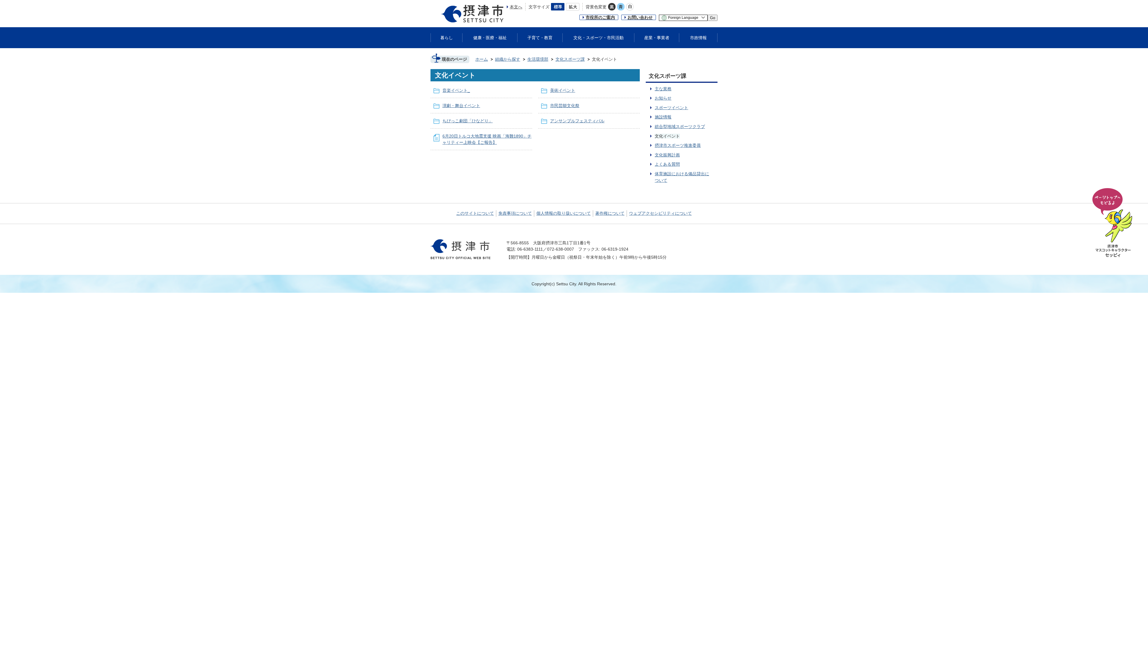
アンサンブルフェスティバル (577, 120)
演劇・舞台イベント (461, 105)
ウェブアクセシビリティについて (660, 213)
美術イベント (562, 90)
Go (712, 18)
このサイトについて (475, 213)
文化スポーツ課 (570, 59)
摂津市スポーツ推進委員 (678, 145)
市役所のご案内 (600, 17)
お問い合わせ (640, 17)
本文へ (516, 6)
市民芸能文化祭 (564, 105)
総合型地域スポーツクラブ (680, 126)
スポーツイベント (671, 107)
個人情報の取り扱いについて (563, 213)
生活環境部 (537, 59)
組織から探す (507, 59)
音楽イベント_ (456, 90)
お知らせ (663, 98)
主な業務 (663, 88)
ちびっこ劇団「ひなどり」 (467, 120)
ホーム (481, 59)
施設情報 (663, 117)
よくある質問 (667, 164)
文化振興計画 (667, 155)
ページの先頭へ (1113, 223)
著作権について (610, 213)
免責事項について (515, 213)
